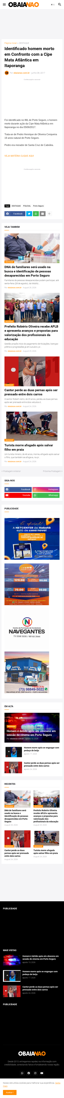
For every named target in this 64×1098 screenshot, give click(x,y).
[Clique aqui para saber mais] (32, 883)
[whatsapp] (22, 1073)
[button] (4, 4)
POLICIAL (27, 206)
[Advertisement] (32, 24)
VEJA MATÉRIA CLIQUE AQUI (19, 156)
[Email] (43, 213)
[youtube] (41, 1073)
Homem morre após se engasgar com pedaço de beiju (41, 749)
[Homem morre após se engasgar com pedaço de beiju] (13, 752)
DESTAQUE (24, 43)
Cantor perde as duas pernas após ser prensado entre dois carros (31, 392)
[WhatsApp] (36, 213)
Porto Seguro (38, 206)
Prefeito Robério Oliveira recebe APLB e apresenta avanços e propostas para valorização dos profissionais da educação (31, 333)
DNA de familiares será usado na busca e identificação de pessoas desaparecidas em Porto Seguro (27, 271)
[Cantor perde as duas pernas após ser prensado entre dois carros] (13, 767)
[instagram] (35, 1073)
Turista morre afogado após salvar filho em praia (28, 447)
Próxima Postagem (52, 471)
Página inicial (10, 43)
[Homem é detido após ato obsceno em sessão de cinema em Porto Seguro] (12, 960)
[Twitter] (29, 213)
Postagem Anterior (12, 471)
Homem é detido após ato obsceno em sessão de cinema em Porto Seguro (40, 957)
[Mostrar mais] (49, 213)
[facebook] (28, 1073)
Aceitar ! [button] (10, 1092)
